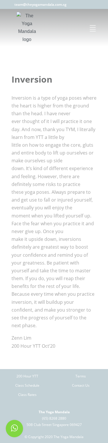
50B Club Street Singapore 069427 (54, 424)
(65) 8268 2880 (54, 418)
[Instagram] (91, 4)
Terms (80, 376)
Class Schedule (27, 385)
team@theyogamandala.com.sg (40, 4)
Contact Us (81, 385)
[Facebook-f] (84, 4)
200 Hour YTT (27, 376)
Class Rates (27, 394)
